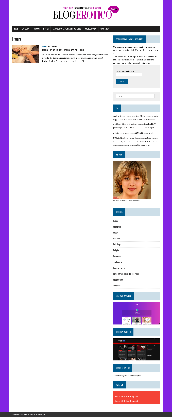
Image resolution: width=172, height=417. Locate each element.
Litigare (124, 124)
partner (116, 127)
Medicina (116, 238)
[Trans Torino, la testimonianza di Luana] (25, 61)
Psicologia (117, 244)
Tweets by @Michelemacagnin (127, 375)
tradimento (146, 141)
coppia (155, 116)
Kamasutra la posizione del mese (67, 28)
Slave (136, 138)
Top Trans (124, 142)
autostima (135, 116)
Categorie (26, 28)
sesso (138, 132)
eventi (115, 124)
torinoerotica (136, 142)
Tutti (44, 46)
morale (151, 123)
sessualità (119, 137)
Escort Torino (152, 120)
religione (117, 133)
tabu (149, 138)
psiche (142, 128)
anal (115, 116)
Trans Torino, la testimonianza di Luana (63, 49)
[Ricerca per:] (135, 96)
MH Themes (41, 414)
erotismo (137, 119)
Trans (154, 142)
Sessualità (117, 256)
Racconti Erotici (41, 28)
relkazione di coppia (128, 133)
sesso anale (149, 133)
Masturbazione (142, 124)
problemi (137, 128)
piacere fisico (127, 127)
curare (121, 120)
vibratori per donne (130, 146)
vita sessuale (143, 145)
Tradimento (117, 262)
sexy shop (130, 138)
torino (129, 142)
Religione (116, 250)
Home (16, 28)
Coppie (115, 232)
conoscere (149, 116)
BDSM (142, 116)
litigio (128, 124)
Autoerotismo (123, 116)
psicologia (149, 127)
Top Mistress (117, 142)
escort (144, 119)
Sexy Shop (104, 28)
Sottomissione (142, 138)
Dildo (125, 120)
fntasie (119, 124)
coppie (116, 119)
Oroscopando (90, 28)
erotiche (130, 120)
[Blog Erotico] (86, 13)
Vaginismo (120, 146)
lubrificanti (134, 124)
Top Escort (155, 138)
